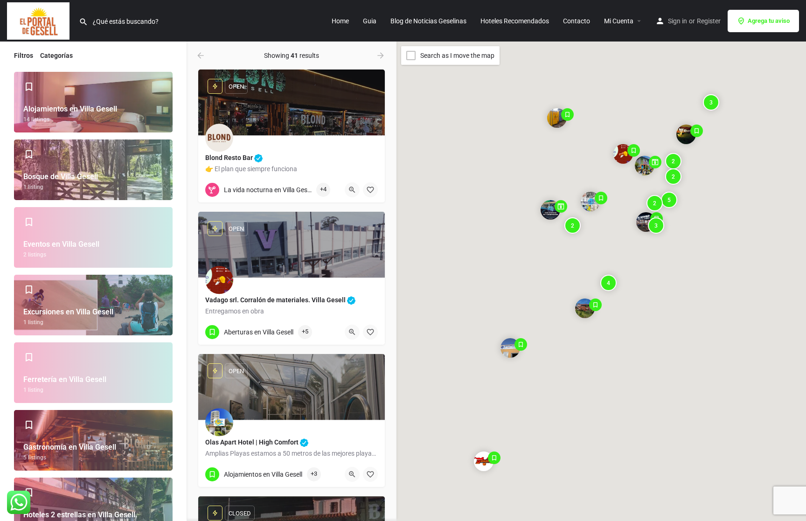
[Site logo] (39, 20)
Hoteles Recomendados (514, 21)
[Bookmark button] (370, 189)
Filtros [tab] (23, 55)
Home (340, 21)
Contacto (576, 21)
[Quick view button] (352, 189)
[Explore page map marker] (623, 154)
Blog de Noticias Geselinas (428, 21)
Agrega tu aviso (769, 20)
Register (709, 21)
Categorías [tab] (56, 55)
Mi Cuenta (618, 21)
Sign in (677, 21)
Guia (369, 21)
